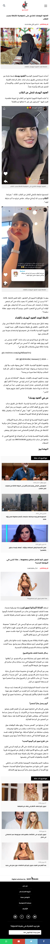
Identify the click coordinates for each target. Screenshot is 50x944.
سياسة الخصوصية (25, 903)
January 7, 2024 (38, 359)
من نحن (25, 885)
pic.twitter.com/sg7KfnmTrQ (16, 353)
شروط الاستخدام (25, 891)
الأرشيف (25, 908)
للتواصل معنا (25, 897)
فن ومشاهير (44, 24)
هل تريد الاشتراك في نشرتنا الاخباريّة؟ (25, 926)
